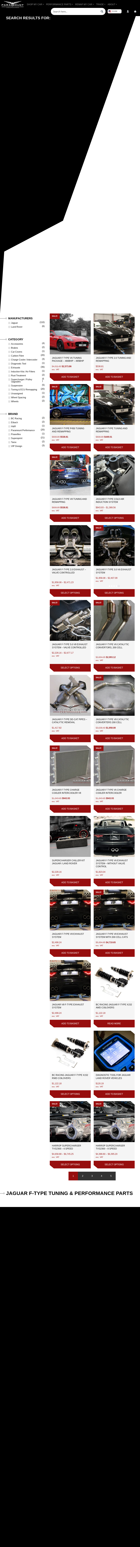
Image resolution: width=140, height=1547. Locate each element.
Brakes (14, 348)
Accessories (17, 344)
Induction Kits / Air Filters (23, 371)
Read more (114, 1023)
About (111, 4)
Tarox (13, 442)
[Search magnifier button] (102, 11)
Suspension (17, 385)
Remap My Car (83, 4)
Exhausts (15, 367)
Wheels (14, 401)
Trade (100, 4)
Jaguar (14, 323)
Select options (114, 518)
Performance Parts (58, 4)
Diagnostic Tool (18, 364)
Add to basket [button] (70, 377)
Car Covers (16, 352)
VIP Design (16, 446)
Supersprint (16, 438)
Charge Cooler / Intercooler (24, 360)
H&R (13, 426)
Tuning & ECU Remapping (24, 389)
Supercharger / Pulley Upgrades (21, 380)
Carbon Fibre (17, 356)
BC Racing (16, 418)
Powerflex (16, 434)
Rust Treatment (18, 375)
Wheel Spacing (18, 397)
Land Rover (16, 327)
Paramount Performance (23, 430)
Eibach (14, 422)
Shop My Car (34, 4)
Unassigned (17, 393)
